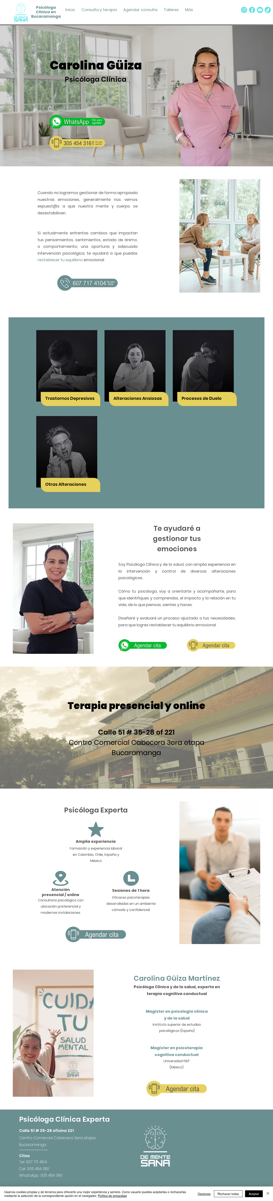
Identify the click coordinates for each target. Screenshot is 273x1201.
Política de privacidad (112, 1196)
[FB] (252, 10)
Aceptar (254, 1194)
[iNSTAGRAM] (244, 10)
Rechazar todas (228, 1194)
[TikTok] (267, 10)
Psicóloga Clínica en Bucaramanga (46, 12)
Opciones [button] (204, 1194)
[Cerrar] (267, 1194)
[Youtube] (260, 10)
